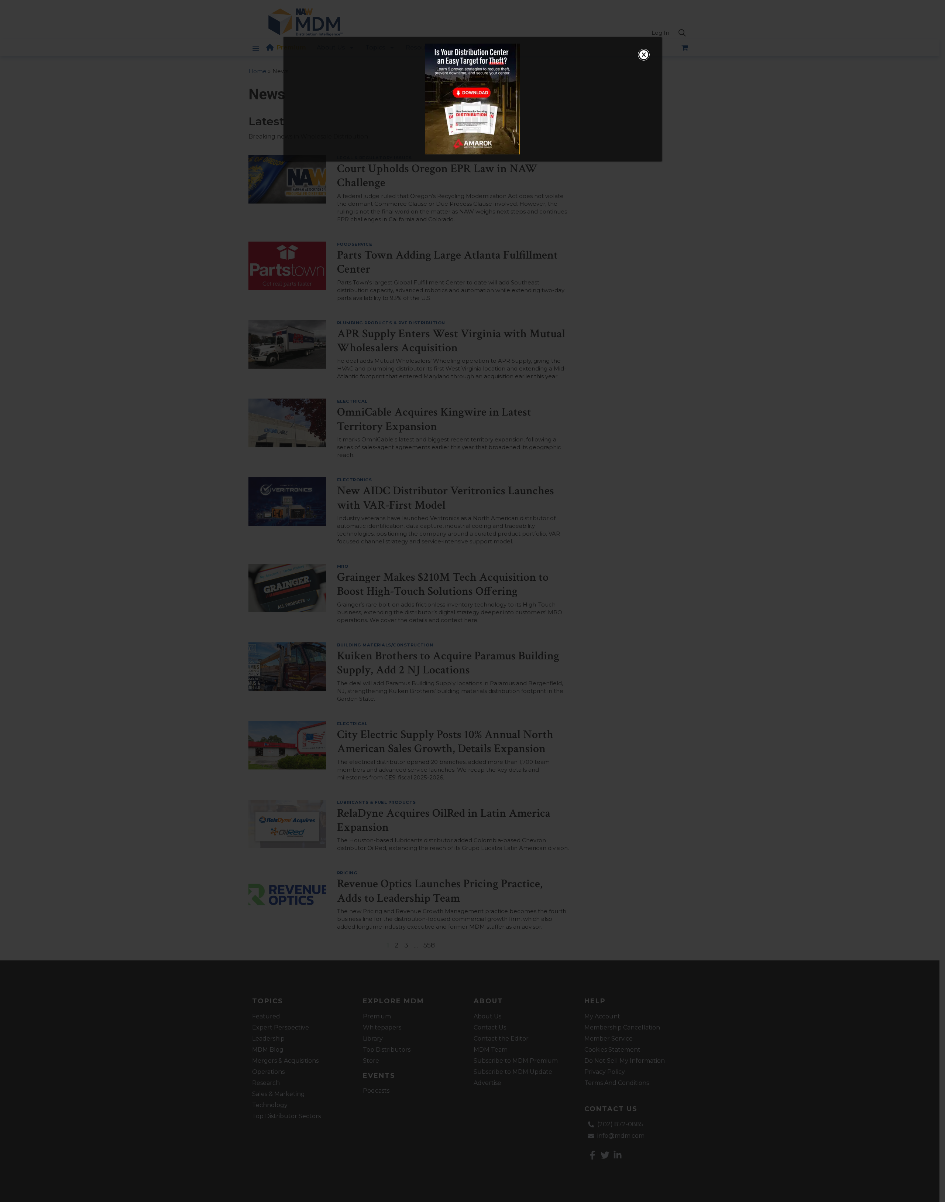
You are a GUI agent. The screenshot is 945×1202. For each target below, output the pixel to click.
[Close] (644, 55)
